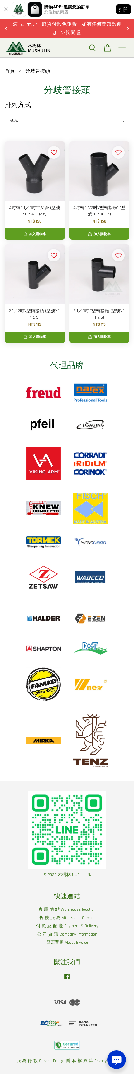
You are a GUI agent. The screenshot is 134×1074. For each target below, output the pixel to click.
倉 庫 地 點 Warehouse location (67, 909)
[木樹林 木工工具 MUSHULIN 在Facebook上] (67, 979)
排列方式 (18, 105)
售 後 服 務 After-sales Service (67, 918)
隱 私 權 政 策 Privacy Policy (92, 1061)
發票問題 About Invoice (67, 942)
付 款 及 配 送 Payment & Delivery (67, 926)
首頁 (10, 71)
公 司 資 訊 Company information (67, 934)
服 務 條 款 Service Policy (40, 1061)
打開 (123, 9)
